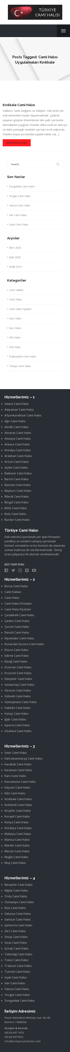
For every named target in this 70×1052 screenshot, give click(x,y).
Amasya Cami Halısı (17, 439)
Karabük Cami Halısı (17, 764)
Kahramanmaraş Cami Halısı (23, 758)
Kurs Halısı (15, 328)
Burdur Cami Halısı (17, 520)
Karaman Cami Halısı (18, 770)
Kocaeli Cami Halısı (17, 816)
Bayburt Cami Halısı (17, 491)
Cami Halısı (15, 299)
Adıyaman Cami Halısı (19, 410)
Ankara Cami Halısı (17, 444)
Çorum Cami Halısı (16, 627)
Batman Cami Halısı (17, 485)
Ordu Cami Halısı (15, 896)
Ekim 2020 (15, 247)
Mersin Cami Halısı (16, 851)
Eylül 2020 (15, 257)
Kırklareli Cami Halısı (18, 805)
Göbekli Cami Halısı (17, 696)
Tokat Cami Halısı (16, 960)
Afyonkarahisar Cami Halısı (22, 415)
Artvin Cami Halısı (16, 462)
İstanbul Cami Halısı (17, 731)
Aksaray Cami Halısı (17, 433)
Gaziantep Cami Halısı (19, 685)
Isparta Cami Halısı (17, 725)
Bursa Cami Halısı (16, 586)
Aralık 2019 (15, 266)
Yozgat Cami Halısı (20, 196)
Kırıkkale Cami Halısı (19, 105)
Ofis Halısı (14, 337)
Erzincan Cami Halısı (17, 667)
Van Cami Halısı (18, 215)
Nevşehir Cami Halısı (18, 885)
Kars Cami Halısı (15, 776)
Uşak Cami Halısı (18, 224)
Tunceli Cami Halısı (17, 972)
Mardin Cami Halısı (17, 845)
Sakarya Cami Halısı (17, 914)
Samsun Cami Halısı (17, 919)
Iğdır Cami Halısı (15, 719)
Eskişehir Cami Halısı (18, 679)
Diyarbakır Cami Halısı (19, 638)
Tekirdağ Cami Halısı (18, 954)
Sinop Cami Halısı (16, 937)
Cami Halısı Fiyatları (20, 309)
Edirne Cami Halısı (16, 656)
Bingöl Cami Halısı (16, 502)
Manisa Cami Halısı (17, 840)
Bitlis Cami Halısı (15, 508)
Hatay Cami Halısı (16, 714)
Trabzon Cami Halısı (18, 966)
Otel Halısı (15, 347)
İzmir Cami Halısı (15, 753)
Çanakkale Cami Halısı (19, 615)
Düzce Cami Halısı (16, 650)
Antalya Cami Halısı (17, 450)
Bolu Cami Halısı (15, 514)
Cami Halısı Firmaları (18, 603)
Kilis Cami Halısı (14, 793)
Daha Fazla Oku (16, 142)
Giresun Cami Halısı (17, 690)
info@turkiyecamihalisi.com (22, 1041)
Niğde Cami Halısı (16, 890)
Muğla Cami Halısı (16, 857)
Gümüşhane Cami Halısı (20, 702)
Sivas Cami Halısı (15, 943)
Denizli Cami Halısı (16, 632)
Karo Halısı (15, 318)
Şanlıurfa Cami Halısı (18, 925)
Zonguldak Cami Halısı (22, 186)
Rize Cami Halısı (15, 908)
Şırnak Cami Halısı (16, 948)
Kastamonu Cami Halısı (20, 782)
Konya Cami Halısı (16, 822)
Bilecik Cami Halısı (16, 496)
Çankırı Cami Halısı (16, 621)
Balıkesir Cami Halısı (18, 473)
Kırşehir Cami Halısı (17, 811)
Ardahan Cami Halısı (18, 456)
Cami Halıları (16, 290)
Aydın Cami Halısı (16, 468)
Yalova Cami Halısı (19, 205)
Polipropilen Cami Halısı (22, 356)
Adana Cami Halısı (16, 404)
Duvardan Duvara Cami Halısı (24, 644)
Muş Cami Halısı (15, 863)
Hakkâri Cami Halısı (17, 708)
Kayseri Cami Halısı (17, 787)
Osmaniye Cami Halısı (19, 902)
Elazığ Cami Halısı (15, 661)
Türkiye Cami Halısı (20, 366)
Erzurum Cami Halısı (17, 673)
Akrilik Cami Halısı (16, 427)
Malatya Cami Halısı (17, 834)
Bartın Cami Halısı (16, 479)
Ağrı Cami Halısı (14, 421)
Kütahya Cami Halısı (18, 828)
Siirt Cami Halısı (15, 931)
